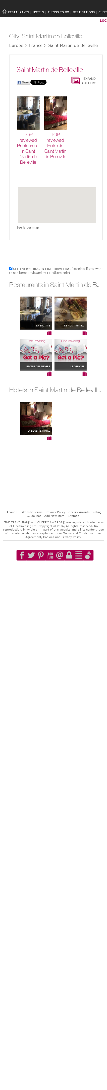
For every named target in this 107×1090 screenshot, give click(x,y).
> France (33, 45)
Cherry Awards (79, 512)
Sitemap (73, 515)
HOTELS (38, 12)
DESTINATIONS (84, 12)
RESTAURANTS (18, 12)
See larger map (27, 227)
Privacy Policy (55, 512)
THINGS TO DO (58, 12)
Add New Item (54, 515)
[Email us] (60, 569)
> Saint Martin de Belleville (71, 45)
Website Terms (32, 512)
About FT (12, 512)
